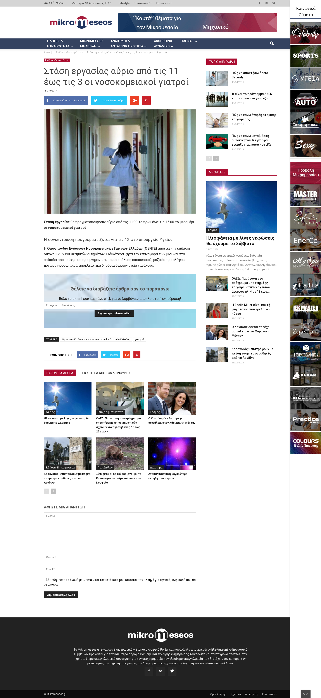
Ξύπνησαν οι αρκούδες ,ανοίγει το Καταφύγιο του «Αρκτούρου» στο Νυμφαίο (118, 478)
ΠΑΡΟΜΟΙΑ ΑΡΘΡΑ (60, 373)
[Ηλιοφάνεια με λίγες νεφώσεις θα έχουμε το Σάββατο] (67, 398)
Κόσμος (155, 412)
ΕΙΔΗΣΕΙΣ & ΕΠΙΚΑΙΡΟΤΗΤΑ (58, 43)
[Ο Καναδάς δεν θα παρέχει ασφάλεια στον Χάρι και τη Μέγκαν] (172, 398)
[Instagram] (266, 3)
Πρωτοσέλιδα (143, 3)
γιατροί (139, 339)
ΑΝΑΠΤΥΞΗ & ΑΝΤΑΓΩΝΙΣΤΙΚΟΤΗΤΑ (127, 43)
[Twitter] (274, 3)
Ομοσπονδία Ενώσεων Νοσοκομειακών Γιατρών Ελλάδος (96, 339)
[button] (272, 43)
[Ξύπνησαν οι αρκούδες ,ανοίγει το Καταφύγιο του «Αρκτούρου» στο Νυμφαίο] (120, 453)
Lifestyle (124, 3)
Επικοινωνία (164, 3)
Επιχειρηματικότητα (110, 412)
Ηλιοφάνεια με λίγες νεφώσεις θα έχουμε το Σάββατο (240, 240)
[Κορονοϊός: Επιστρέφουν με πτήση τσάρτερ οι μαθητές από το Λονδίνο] (67, 453)
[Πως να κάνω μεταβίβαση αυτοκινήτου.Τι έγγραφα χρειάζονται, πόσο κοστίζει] (217, 141)
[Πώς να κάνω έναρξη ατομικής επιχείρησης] (217, 120)
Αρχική (48, 52)
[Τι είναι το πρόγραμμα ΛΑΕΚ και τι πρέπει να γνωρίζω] (217, 99)
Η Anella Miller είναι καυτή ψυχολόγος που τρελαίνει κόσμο (251, 309)
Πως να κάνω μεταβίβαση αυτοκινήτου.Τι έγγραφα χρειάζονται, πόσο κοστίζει (252, 140)
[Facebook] (259, 3)
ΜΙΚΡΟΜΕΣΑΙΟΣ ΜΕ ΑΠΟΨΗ (91, 43)
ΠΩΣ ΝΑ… (187, 41)
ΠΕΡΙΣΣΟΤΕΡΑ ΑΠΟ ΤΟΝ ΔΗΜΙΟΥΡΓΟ (104, 373)
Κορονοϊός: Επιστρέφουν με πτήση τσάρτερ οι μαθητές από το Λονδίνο (67, 478)
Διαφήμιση (251, 694)
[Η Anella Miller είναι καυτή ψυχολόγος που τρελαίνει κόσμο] (217, 310)
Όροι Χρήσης (218, 694)
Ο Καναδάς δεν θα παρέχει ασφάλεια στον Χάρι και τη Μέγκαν (251, 331)
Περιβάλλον (105, 467)
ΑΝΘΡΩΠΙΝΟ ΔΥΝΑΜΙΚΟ (163, 43)
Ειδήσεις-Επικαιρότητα (57, 60)
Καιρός (50, 412)
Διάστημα (156, 467)
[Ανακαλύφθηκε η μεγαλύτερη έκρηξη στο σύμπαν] (172, 453)
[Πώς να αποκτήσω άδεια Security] (217, 78)
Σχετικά (236, 694)
